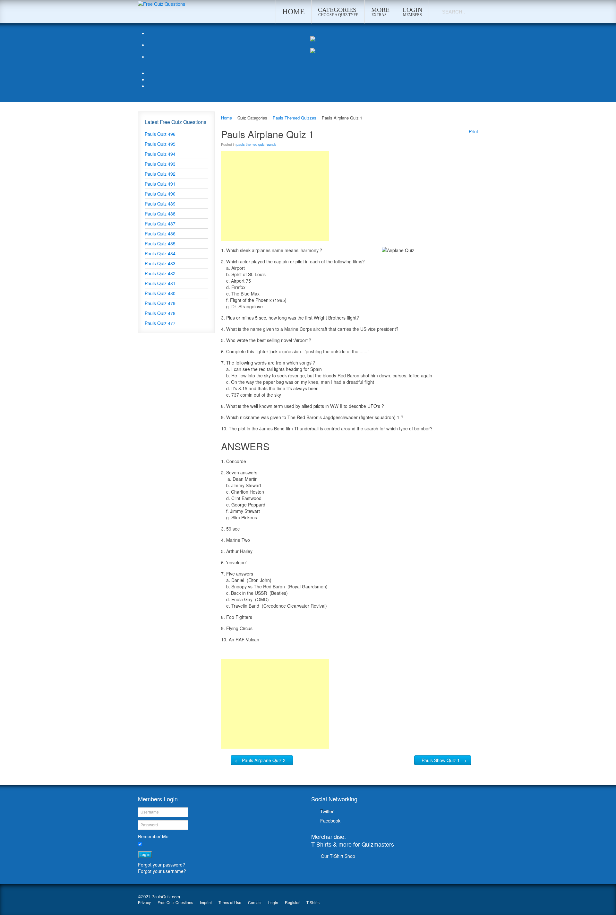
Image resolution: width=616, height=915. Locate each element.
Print (473, 131)
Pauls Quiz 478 (160, 313)
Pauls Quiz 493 (160, 164)
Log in (145, 854)
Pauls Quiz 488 (160, 213)
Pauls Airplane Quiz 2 (264, 760)
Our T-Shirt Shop (338, 856)
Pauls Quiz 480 (160, 293)
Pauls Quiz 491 (160, 183)
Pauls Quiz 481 (160, 283)
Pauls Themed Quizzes (294, 118)
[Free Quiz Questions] (161, 3)
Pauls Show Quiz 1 (441, 760)
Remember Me (153, 836)
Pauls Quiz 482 (160, 273)
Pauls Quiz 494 (160, 154)
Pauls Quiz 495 (160, 144)
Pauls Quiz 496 (160, 134)
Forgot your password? (161, 864)
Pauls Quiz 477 (160, 323)
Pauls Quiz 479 (160, 303)
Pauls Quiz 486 (160, 233)
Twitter (327, 811)
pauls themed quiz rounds (256, 144)
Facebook (330, 820)
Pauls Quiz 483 (160, 263)
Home (226, 118)
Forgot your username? (162, 871)
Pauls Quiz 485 (160, 243)
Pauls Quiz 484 (160, 253)
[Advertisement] (275, 196)
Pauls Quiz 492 (160, 174)
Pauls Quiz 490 (160, 193)
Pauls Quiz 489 (160, 203)
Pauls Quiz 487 (160, 223)
